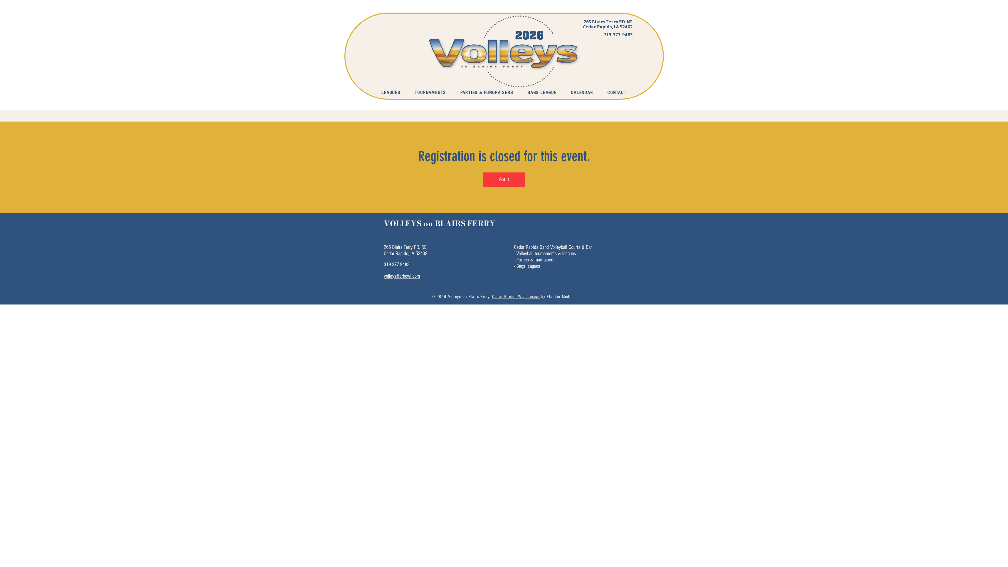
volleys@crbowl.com (402, 276)
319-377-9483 (618, 34)
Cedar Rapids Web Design (516, 296)
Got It (504, 179)
